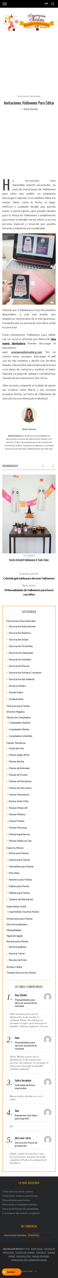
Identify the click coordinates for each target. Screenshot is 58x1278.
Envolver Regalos (15, 711)
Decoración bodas (18, 639)
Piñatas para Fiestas (19, 892)
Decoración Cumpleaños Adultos (19, 1204)
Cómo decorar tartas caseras (17, 1191)
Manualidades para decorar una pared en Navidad (26, 1002)
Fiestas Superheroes (19, 834)
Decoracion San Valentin (21, 679)
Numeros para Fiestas (20, 879)
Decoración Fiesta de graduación (26, 1144)
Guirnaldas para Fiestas (21, 866)
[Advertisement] (29, 61)
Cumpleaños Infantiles (20, 735)
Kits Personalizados (17, 924)
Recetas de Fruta (18, 959)
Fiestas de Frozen (18, 774)
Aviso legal (37, 1249)
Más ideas (14, 872)
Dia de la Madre (17, 685)
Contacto (41, 1253)
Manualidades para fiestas (16, 1200)
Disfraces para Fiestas (18, 705)
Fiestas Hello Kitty (19, 801)
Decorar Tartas (17, 953)
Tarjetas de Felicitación (21, 899)
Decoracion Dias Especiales (21, 620)
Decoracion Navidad (20, 659)
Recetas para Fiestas (17, 941)
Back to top (26, 1271)
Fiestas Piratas (16, 820)
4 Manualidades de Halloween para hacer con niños (29, 590)
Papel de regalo (14, 935)
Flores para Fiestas (19, 853)
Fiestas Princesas (18, 827)
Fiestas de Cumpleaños (18, 717)
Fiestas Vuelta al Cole (20, 840)
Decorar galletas (17, 946)
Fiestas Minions (17, 814)
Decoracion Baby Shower (22, 626)
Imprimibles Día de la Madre (24, 911)
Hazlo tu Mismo (15, 847)
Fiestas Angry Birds (19, 754)
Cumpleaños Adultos (20, 722)
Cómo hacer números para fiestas (20, 1195)
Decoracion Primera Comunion (25, 672)
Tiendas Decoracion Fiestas (21, 972)
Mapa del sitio (24, 1256)
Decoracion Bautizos (20, 632)
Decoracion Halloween (29, 96)
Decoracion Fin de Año (21, 646)
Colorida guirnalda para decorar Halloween (29, 576)
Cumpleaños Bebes (19, 729)
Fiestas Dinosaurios (19, 794)
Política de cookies (25, 1253)
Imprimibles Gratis (16, 906)
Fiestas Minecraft (18, 807)
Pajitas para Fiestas (19, 886)
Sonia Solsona (31, 109)
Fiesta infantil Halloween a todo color (29, 560)
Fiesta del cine (16, 748)
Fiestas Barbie (16, 761)
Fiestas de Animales (19, 768)
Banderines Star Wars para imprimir (26, 1117)
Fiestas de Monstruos (20, 781)
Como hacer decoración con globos (21, 1213)
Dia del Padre (16, 692)
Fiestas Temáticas (16, 742)
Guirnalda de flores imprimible (25, 1087)
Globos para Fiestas (19, 859)
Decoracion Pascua (19, 665)
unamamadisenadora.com (26, 352)
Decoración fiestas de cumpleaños (20, 1208)
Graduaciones (16, 698)
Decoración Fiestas (13, 1249)
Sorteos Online (14, 966)
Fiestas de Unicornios (20, 787)
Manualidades (13, 930)
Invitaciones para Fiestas (19, 918)
